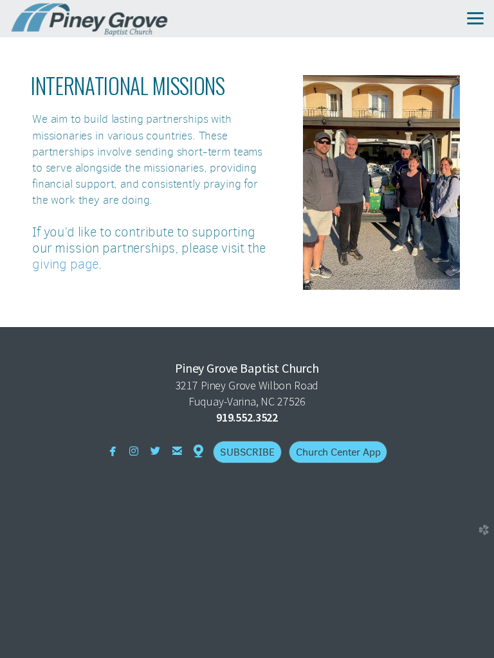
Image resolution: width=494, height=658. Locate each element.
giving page (65, 264)
